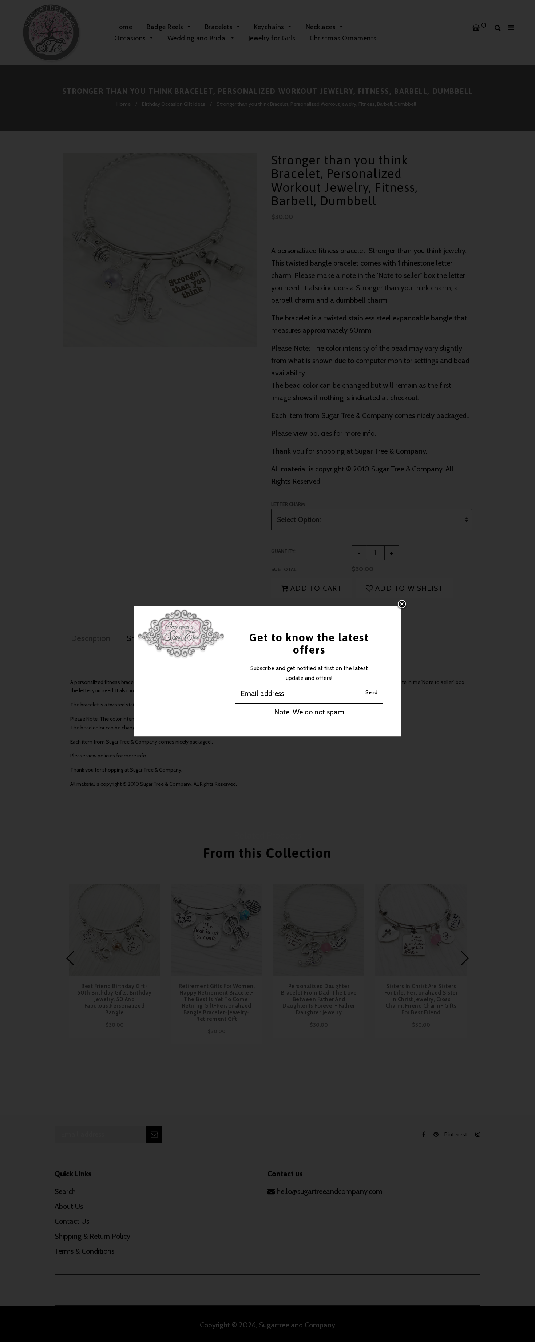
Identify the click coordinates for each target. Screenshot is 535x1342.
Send (371, 692)
